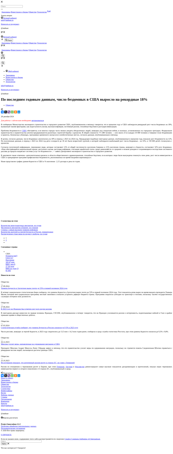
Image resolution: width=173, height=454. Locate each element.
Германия (60, 367)
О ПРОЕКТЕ (6, 435)
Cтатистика (5, 389)
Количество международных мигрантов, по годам (21, 226)
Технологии (42, 12)
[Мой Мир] (18, 112)
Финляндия (79, 367)
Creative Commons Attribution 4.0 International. (82, 439)
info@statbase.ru (7, 20)
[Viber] (9, 112)
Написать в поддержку (10, 24)
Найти (4, 444)
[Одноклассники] (15, 112)
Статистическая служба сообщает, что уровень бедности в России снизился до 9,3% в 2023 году (39, 328)
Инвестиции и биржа (19, 12)
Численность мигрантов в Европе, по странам (19, 228)
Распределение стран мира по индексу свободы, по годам (24, 234)
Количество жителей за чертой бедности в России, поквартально (27, 232)
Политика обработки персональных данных (18, 426)
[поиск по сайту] (3, 55)
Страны (4, 397)
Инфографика (6, 391)
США (24, 131)
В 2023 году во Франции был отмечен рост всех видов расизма (26, 309)
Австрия (69, 367)
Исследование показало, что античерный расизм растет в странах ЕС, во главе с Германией (38, 363)
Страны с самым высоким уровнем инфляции (19, 230)
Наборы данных (7, 395)
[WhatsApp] (12, 112)
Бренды (4, 403)
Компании (5, 401)
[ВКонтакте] (2, 112)
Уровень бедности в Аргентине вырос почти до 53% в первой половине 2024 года (34, 288)
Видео (3, 393)
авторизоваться (38, 121)
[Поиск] (2, 9)
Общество (32, 12)
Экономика (5, 12)
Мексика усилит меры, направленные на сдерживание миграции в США (30, 344)
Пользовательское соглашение (13, 428)
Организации (6, 399)
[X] (5, 112)
